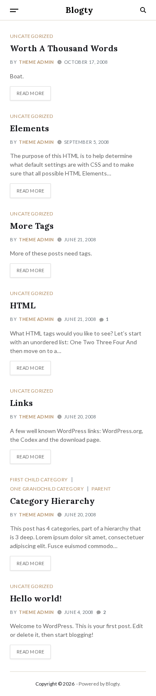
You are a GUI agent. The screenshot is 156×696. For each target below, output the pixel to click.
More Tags (32, 225)
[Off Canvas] (14, 10)
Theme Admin (36, 62)
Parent (101, 488)
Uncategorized (31, 36)
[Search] (143, 10)
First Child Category (39, 479)
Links (21, 403)
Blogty (79, 10)
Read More (31, 93)
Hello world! (36, 598)
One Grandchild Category (47, 488)
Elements (29, 128)
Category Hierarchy (52, 501)
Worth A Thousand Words (64, 48)
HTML (22, 305)
